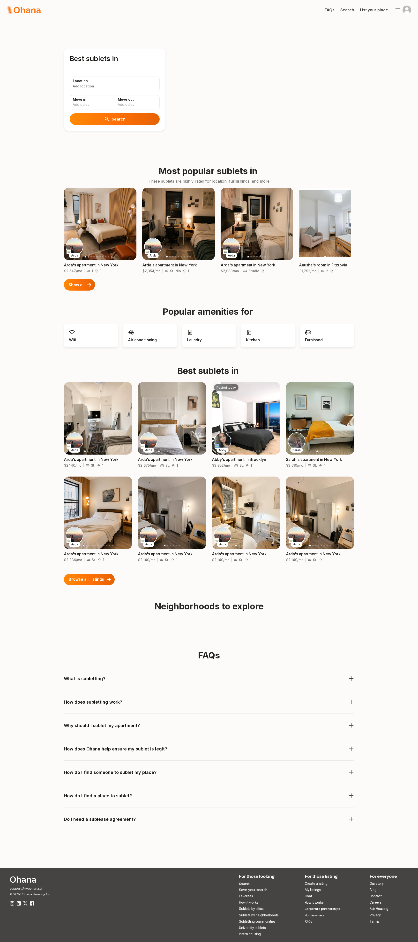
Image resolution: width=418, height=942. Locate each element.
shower (96, 271)
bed (88, 271)
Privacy (375, 915)
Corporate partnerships (322, 908)
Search (119, 119)
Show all (76, 285)
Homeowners (314, 915)
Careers (376, 902)
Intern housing (250, 934)
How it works (248, 902)
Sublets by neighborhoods (259, 915)
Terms (375, 921)
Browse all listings (86, 579)
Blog (373, 890)
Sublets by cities (251, 909)
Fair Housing (379, 909)
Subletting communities (257, 921)
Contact (376, 896)
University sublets (252, 928)
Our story (377, 883)
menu (398, 10)
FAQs (308, 921)
